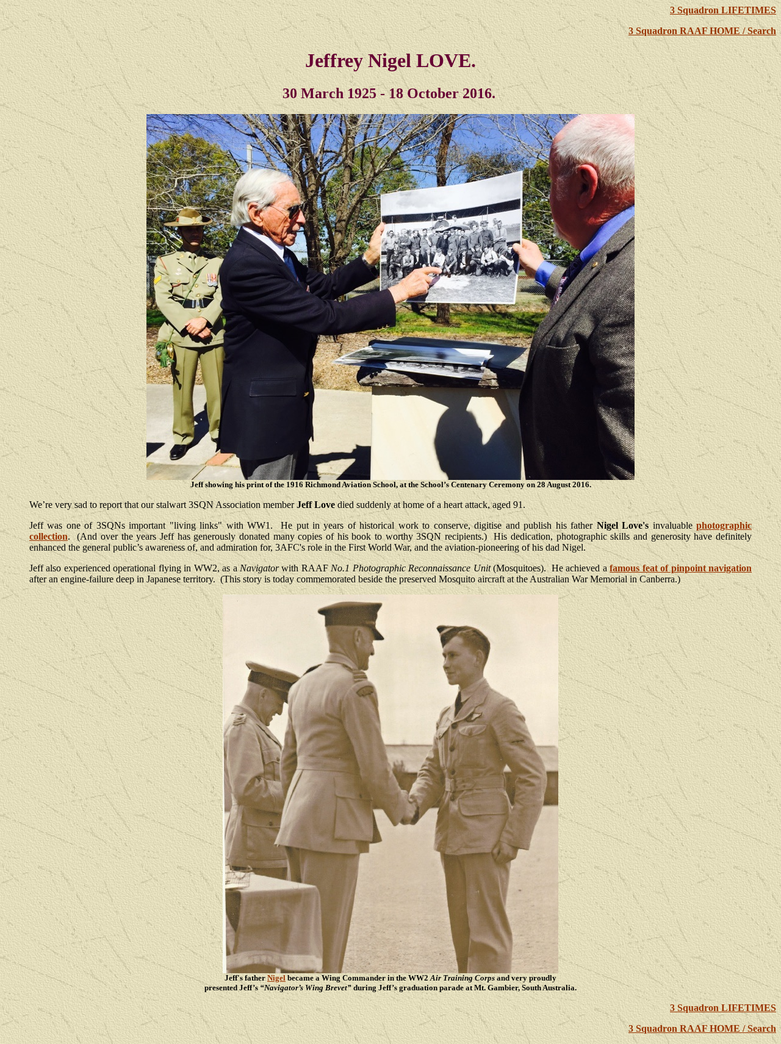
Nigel (276, 977)
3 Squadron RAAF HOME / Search (702, 31)
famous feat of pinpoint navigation (681, 568)
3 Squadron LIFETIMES (723, 10)
